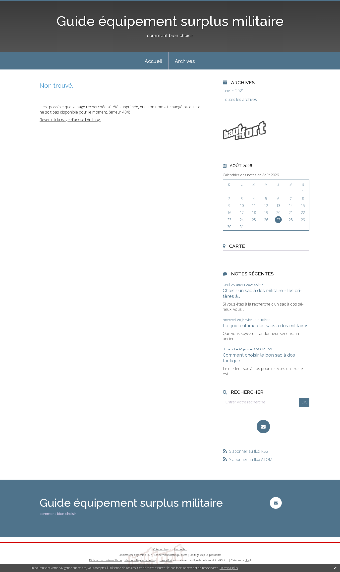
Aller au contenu (16, 4)
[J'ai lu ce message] (335, 568)
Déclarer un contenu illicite (105, 560)
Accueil (153, 61)
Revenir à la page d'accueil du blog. (70, 120)
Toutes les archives (240, 99)
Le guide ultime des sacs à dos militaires (265, 325)
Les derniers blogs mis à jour (135, 555)
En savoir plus (229, 568)
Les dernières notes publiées (170, 555)
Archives (185, 61)
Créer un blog (161, 549)
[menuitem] (153, 60)
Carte (237, 246)
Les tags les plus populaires (205, 555)
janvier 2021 (233, 90)
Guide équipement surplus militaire (170, 21)
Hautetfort (180, 549)
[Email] (263, 426)
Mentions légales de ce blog (140, 560)
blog (247, 560)
